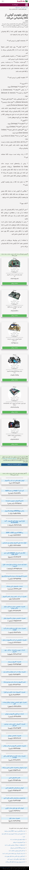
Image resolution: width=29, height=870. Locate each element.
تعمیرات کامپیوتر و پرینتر (14, 662)
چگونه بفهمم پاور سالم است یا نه (17, 839)
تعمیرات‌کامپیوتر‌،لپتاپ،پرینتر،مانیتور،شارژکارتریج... (14, 576)
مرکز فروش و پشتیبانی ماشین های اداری (14, 798)
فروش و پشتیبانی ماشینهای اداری (15, 788)
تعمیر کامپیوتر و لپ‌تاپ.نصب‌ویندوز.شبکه (14, 682)
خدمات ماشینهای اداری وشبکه (14, 586)
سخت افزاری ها (24, 8)
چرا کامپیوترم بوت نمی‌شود (19, 842)
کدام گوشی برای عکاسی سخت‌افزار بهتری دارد (15, 856)
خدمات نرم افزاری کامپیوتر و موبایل (14, 714)
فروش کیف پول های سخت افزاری (14, 808)
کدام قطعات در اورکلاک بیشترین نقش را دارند (15, 845)
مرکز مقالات (17, 8)
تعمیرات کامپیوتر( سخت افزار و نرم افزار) (14, 692)
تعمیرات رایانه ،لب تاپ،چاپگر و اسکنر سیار (14, 672)
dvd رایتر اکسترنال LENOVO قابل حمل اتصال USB (14, 554)
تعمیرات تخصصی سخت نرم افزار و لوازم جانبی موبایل (14, 607)
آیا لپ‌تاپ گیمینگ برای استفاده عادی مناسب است (13, 854)
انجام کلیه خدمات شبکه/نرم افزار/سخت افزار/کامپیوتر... (14, 565)
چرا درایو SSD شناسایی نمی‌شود (17, 848)
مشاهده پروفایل (14, 283)
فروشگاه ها (15, 5)
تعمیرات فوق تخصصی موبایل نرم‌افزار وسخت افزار (15, 703)
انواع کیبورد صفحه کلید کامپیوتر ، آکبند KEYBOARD (14, 522)
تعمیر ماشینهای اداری (14, 778)
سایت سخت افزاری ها (5, 867)
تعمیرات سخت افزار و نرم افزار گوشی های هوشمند (14, 757)
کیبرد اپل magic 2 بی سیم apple (14, 491)
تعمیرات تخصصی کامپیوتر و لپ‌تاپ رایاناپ (14, 746)
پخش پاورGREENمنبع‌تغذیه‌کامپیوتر (14, 511)
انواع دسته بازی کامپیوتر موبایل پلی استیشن (14, 543)
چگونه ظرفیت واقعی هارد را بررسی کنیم (16, 859)
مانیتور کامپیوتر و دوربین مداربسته (14, 501)
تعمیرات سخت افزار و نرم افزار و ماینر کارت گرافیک (14, 629)
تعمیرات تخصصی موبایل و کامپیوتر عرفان (15, 618)
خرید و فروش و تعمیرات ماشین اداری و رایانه (14, 768)
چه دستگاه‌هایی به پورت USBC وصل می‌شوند (14, 831)
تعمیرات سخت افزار (14, 818)
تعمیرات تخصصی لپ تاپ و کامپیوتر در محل (14, 640)
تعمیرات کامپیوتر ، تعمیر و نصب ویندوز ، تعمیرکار (14, 725)
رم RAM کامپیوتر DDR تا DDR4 (14, 533)
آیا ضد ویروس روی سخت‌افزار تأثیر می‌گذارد (15, 862)
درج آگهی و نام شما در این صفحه (9, 458)
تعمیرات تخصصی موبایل (14, 736)
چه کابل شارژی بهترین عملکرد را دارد (17, 851)
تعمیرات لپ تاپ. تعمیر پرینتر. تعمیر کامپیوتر (14, 596)
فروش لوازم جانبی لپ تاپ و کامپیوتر (14, 480)
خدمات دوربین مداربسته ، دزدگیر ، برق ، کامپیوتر (14, 651)
